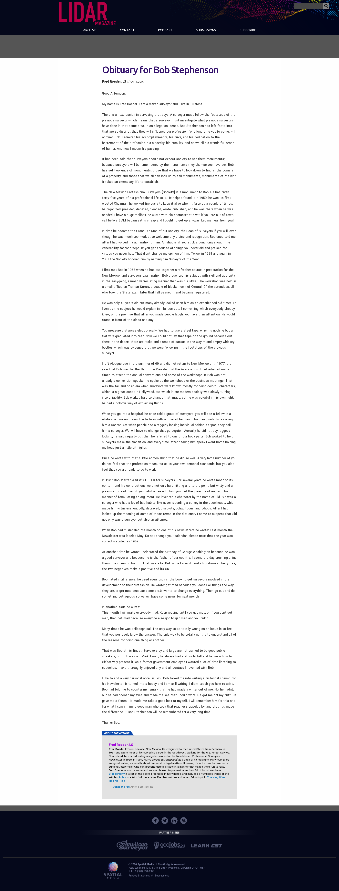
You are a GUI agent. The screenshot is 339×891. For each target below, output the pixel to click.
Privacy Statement (139, 875)
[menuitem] (89, 30)
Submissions (162, 875)
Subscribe (248, 30)
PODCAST (165, 30)
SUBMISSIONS (206, 30)
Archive (89, 30)
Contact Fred (121, 787)
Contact (127, 30)
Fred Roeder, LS (114, 81)
